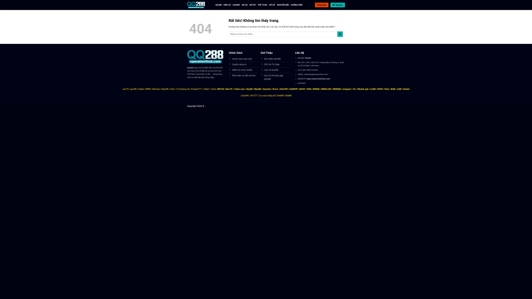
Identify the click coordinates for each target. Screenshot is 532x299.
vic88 (373, 89)
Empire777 (196, 89)
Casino (236, 5)
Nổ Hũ (252, 5)
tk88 (393, 89)
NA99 (302, 89)
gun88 (133, 89)
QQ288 (218, 5)
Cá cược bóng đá (267, 95)
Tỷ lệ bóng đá (183, 89)
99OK (380, 89)
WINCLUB (326, 89)
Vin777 (253, 95)
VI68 (309, 89)
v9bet (206, 89)
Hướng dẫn (296, 5)
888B (148, 89)
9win (386, 89)
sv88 (399, 89)
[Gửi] (340, 34)
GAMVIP (293, 89)
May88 (165, 89)
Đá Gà (245, 5)
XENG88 (336, 89)
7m (354, 89)
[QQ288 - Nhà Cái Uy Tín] (199, 5)
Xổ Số (272, 5)
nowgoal (346, 89)
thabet (406, 89)
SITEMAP (302, 83)
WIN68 (316, 89)
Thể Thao (262, 5)
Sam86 (245, 95)
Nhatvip (156, 89)
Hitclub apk (363, 89)
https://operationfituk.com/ (318, 79)
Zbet (172, 89)
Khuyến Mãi (283, 5)
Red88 (280, 95)
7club (213, 89)
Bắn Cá (227, 5)
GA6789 (284, 89)
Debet (141, 89)
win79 (126, 89)
